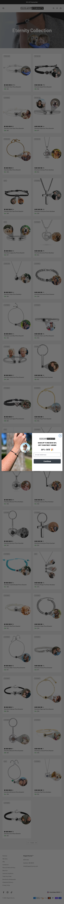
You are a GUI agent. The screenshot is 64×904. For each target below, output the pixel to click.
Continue (47, 461)
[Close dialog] (60, 435)
